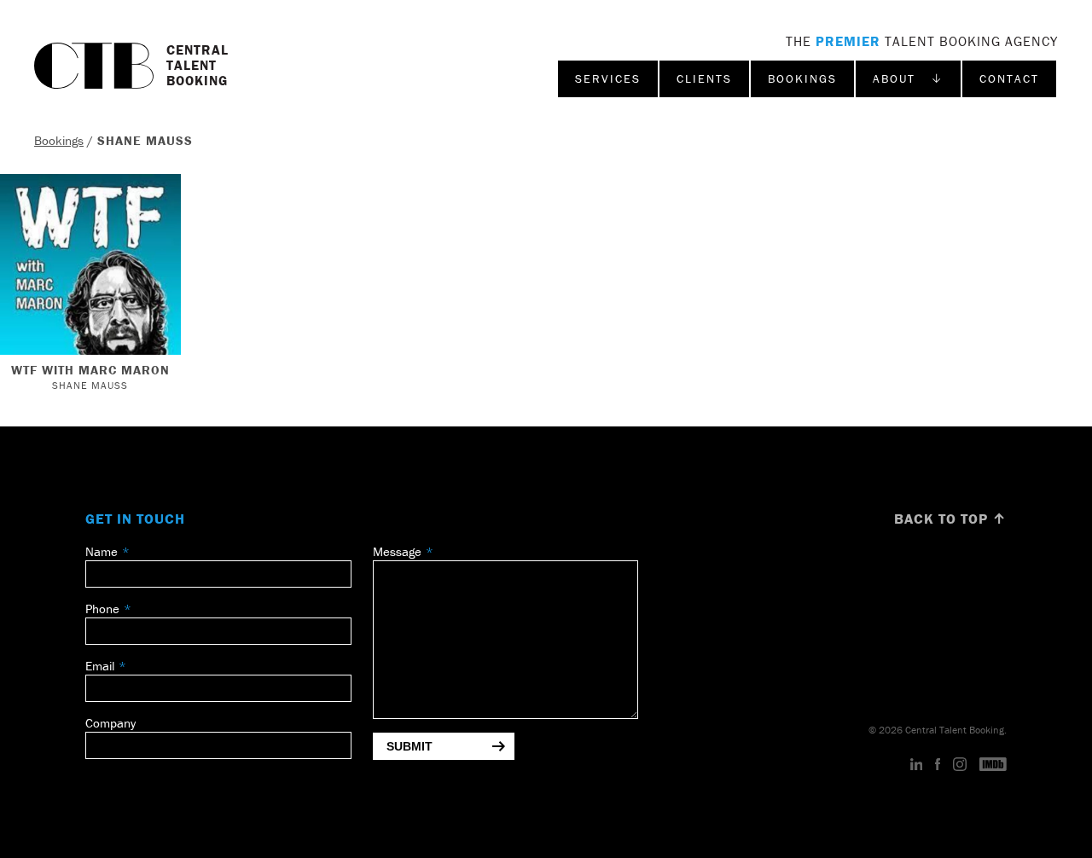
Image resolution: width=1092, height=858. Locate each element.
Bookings (802, 78)
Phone (102, 608)
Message (397, 551)
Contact (1009, 78)
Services (608, 78)
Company (110, 723)
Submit (409, 746)
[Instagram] (960, 765)
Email (99, 666)
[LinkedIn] (916, 765)
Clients (704, 78)
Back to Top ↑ (950, 518)
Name (101, 551)
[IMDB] (993, 765)
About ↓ (908, 78)
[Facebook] (937, 765)
